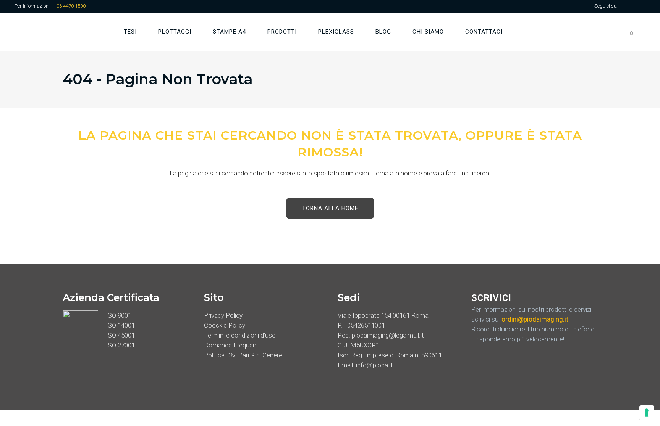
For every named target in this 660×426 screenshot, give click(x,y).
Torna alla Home (330, 208)
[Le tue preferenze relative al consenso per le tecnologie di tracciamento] (646, 412)
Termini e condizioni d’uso (240, 335)
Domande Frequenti (232, 345)
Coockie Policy (224, 325)
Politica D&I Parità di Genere (243, 355)
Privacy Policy (223, 315)
